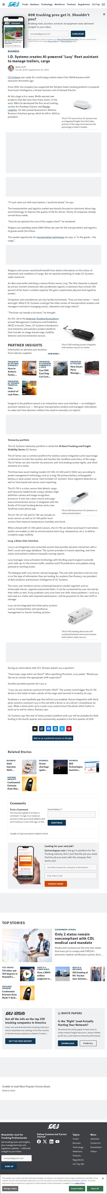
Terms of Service (66, 41)
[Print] (35, 728)
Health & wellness (77, 968)
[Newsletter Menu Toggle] (103, 4)
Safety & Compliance (43, 968)
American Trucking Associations (42, 318)
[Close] (103, 1178)
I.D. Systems (14, 77)
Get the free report (20, 1041)
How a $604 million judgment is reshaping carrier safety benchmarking (44, 975)
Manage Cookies (10, 1188)
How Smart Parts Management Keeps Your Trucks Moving (76, 370)
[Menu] (3, 4)
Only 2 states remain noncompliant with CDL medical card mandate (74, 938)
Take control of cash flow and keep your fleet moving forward (13, 391)
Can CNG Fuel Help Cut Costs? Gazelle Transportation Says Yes (45, 373)
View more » (54, 354)
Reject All (95, 1188)
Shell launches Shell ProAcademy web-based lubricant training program (13, 767)
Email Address (55, 809)
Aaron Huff (20, 66)
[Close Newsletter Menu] (104, 14)
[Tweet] (62, 728)
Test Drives (8, 967)
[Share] (48, 728)
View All (88, 1043)
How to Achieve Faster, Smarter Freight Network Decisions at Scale (13, 372)
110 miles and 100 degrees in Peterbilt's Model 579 (10, 974)
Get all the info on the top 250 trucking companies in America (25, 1020)
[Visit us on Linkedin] (51, 1141)
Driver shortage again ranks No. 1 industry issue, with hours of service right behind (45, 767)
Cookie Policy (80, 1183)
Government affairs (65, 929)
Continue (56, 822)
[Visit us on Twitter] (45, 1141)
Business (13, 51)
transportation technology (50, 237)
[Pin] (69, 728)
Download (67, 1043)
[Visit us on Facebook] (39, 1141)
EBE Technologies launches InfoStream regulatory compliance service (76, 767)
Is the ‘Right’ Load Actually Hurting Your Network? (75, 1023)
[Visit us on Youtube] (57, 1141)
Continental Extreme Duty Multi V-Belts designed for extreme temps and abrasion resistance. (13, 785)
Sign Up (9, 1166)
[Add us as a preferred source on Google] (41, 728)
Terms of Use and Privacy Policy (68, 39)
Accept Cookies (77, 1188)
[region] (53, 1184)
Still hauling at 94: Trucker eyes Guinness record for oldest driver (80, 975)
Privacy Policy (53, 41)
